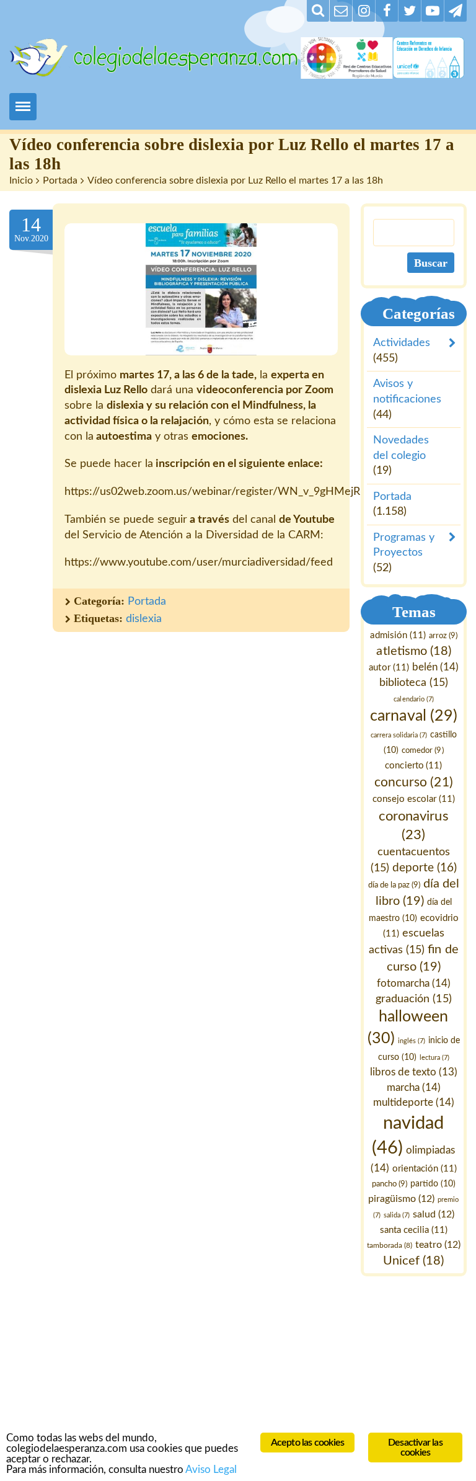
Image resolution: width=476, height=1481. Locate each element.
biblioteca (413, 682)
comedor (423, 750)
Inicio (21, 180)
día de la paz (394, 885)
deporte (424, 868)
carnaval (414, 716)
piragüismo (402, 1199)
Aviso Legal (211, 1469)
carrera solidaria (399, 735)
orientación (424, 1168)
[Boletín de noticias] (341, 11)
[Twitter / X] (410, 11)
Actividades (401, 343)
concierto (414, 765)
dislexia (144, 619)
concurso (414, 782)
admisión (398, 635)
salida (397, 1215)
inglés (411, 1041)
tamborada (389, 1246)
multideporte (413, 1103)
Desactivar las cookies (415, 1447)
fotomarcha (414, 983)
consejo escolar (413, 799)
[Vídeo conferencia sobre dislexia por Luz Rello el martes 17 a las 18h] (201, 289)
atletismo (414, 651)
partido (433, 1184)
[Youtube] (432, 11)
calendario (414, 699)
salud (433, 1214)
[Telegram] (455, 11)
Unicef (414, 1261)
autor (389, 667)
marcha (414, 1087)
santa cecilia (413, 1230)
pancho (389, 1184)
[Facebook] (387, 11)
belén (435, 667)
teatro (438, 1245)
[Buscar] (318, 11)
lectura (434, 1057)
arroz (443, 635)
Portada (60, 180)
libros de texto (413, 1072)
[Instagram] (364, 11)
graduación (414, 999)
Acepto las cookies (308, 1443)
